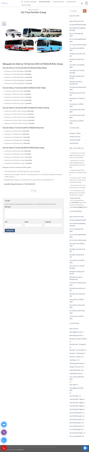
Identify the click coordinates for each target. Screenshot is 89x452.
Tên (6, 222)
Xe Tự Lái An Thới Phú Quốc (77, 44)
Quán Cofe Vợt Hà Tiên (76, 21)
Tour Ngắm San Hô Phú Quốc (76, 389)
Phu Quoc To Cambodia (76, 350)
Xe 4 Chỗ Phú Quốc (75, 423)
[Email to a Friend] (35, 190)
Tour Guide (72, 384)
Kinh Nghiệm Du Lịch (75, 332)
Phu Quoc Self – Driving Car (77, 344)
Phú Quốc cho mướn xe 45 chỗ (77, 55)
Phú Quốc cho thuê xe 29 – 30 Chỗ (77, 77)
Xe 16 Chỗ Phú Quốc (75, 412)
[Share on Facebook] (31, 190)
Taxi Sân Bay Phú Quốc (76, 363)
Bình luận (8, 207)
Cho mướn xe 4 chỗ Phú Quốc (76, 122)
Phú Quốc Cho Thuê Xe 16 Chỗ (77, 99)
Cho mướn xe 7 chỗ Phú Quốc (76, 105)
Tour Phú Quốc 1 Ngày (76, 399)
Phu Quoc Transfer (30, 1)
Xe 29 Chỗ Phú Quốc (75, 416)
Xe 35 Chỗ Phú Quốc (75, 419)
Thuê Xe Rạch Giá (74, 373)
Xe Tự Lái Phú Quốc (75, 436)
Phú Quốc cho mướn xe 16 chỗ (77, 94)
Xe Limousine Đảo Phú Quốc (77, 24)
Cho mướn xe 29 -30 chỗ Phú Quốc (76, 71)
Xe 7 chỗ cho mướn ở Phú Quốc (77, 116)
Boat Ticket (73, 328)
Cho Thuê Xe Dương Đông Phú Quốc (77, 29)
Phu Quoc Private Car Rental (77, 339)
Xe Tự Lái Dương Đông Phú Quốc (77, 40)
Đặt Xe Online (26, 5)
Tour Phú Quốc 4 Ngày (76, 409)
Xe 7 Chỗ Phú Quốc (75, 429)
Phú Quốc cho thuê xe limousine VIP (75, 83)
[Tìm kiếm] (22, 1)
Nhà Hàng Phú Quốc (75, 335)
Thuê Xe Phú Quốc (58, 1)
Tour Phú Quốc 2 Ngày (76, 402)
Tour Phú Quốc (71, 1)
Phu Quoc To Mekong (75, 353)
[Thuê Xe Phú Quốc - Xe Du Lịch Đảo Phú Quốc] (10, 3)
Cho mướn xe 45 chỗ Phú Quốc (76, 49)
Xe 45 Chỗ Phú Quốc (75, 426)
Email (27, 222)
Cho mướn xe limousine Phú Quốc (77, 88)
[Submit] (84, 11)
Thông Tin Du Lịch (44, 1)
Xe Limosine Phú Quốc (76, 433)
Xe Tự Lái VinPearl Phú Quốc (76, 35)
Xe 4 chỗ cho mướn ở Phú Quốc (77, 111)
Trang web (48, 222)
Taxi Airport (73, 360)
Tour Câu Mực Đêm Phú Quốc (76, 378)
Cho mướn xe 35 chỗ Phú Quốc (76, 66)
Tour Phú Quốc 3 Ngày (76, 406)
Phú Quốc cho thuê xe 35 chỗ (76, 60)
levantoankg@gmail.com (80, 207)
